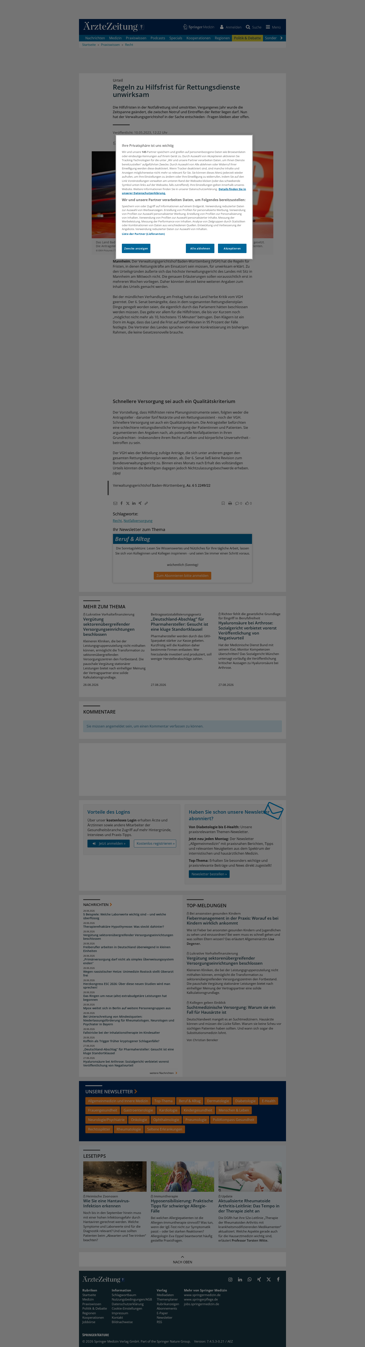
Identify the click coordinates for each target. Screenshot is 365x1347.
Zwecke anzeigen (136, 248)
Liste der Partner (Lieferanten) (143, 234)
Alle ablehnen (200, 248)
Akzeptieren (232, 248)
